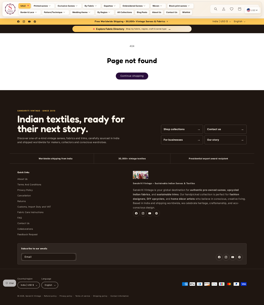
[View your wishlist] (231, 9)
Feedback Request (27, 234)
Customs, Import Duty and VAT (34, 206)
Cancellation (24, 195)
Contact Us (23, 223)
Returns (21, 201)
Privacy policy (66, 296)
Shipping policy (100, 296)
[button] (43, 6)
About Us (22, 179)
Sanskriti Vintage (33, 296)
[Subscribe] (72, 256)
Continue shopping (132, 75)
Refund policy (50, 296)
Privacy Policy (25, 190)
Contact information (119, 296)
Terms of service (82, 296)
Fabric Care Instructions (30, 212)
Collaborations (25, 229)
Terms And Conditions (29, 184)
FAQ (19, 218)
